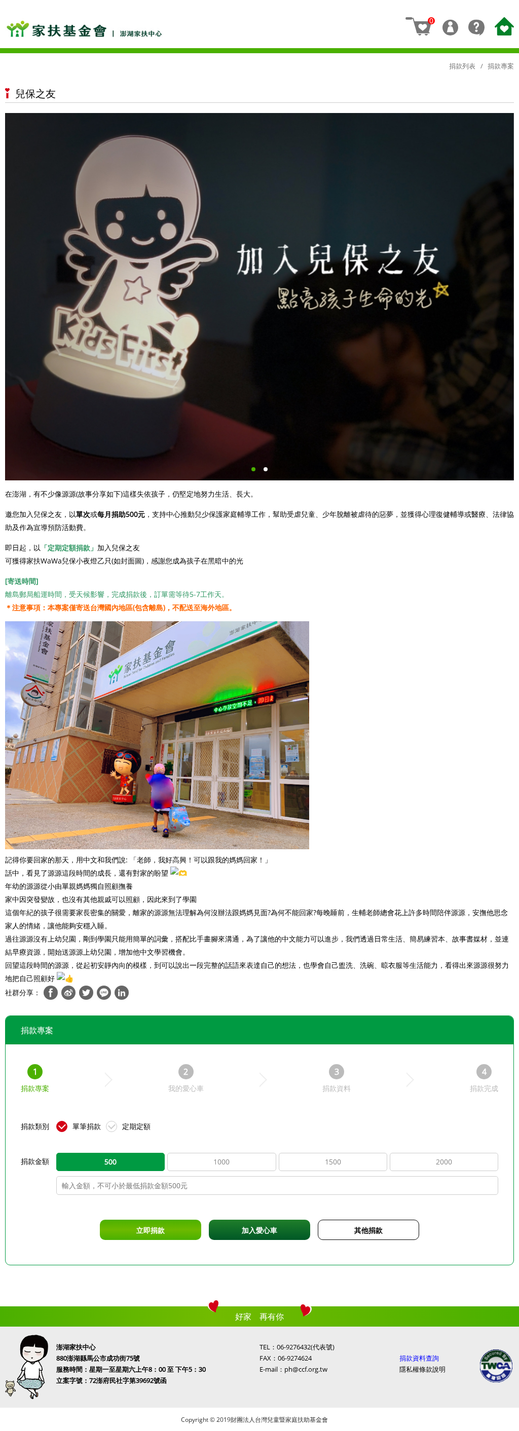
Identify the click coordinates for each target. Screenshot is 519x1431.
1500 (333, 1161)
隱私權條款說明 (422, 1369)
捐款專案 (501, 65)
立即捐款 (150, 1230)
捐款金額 (35, 1161)
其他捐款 (368, 1230)
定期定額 (136, 1126)
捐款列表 (462, 65)
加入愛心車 (259, 1230)
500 (110, 1161)
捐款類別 (35, 1126)
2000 (444, 1161)
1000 (221, 1161)
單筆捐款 (86, 1126)
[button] (253, 468)
